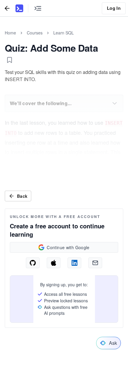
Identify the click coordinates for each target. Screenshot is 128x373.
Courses (35, 33)
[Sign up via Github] (33, 262)
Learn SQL (63, 33)
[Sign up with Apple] (53, 262)
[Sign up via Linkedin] (74, 262)
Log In (114, 8)
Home (10, 33)
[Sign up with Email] (95, 262)
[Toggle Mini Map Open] (38, 8)
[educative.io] (19, 8)
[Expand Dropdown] (114, 103)
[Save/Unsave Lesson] (9, 60)
